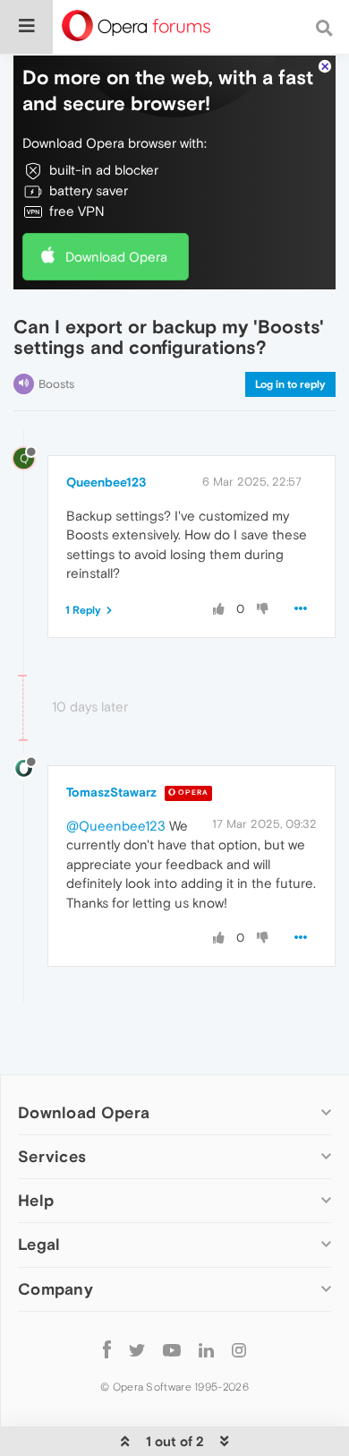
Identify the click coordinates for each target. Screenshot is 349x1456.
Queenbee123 (106, 482)
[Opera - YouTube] (172, 1350)
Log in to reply (290, 384)
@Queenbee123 (116, 825)
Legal (39, 1244)
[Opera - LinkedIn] (206, 1350)
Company (55, 1288)
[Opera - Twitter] (137, 1350)
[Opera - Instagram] (239, 1350)
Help (36, 1200)
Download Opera (116, 256)
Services (52, 1156)
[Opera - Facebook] (107, 1350)
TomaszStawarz (111, 792)
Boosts (56, 384)
